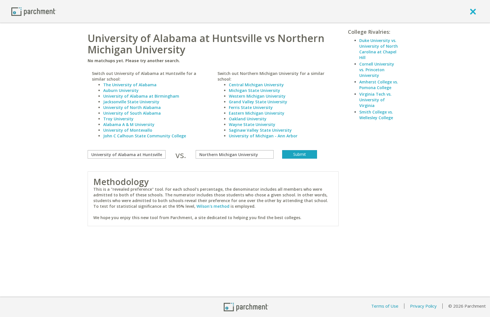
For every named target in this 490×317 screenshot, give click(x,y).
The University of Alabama (130, 84)
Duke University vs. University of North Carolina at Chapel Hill (378, 49)
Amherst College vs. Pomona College (378, 84)
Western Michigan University (257, 96)
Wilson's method (213, 206)
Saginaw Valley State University (260, 130)
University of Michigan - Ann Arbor (263, 135)
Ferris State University (251, 107)
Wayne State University (252, 124)
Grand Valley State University (258, 101)
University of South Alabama (132, 113)
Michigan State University (254, 90)
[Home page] (33, 11)
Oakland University (248, 118)
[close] (473, 11)
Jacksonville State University (131, 101)
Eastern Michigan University (256, 113)
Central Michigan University (256, 84)
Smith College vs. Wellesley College (376, 114)
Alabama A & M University (129, 124)
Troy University (118, 118)
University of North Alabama (132, 107)
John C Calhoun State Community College (144, 135)
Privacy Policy (423, 306)
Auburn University (121, 90)
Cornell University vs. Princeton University (376, 69)
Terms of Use (384, 306)
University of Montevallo (127, 130)
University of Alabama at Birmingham (141, 96)
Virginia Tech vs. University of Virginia (375, 99)
